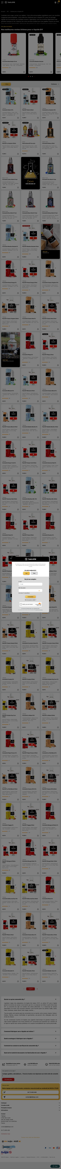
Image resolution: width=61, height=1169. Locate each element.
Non (34, 573)
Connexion (30, 596)
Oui (26, 573)
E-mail (20, 581)
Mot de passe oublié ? (30, 600)
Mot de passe (22, 588)
